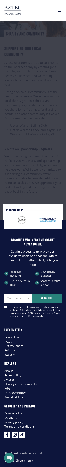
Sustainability (13, 397)
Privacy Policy (45, 310)
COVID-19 (10, 418)
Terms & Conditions (23, 310)
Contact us (11, 337)
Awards (9, 380)
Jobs (7, 388)
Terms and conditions (19, 427)
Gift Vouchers (13, 346)
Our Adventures (15, 393)
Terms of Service (28, 315)
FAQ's (8, 342)
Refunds (10, 350)
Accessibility (12, 375)
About (8, 371)
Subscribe (47, 298)
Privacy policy (13, 422)
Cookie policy (13, 413)
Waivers (9, 355)
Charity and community (20, 384)
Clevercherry (24, 460)
